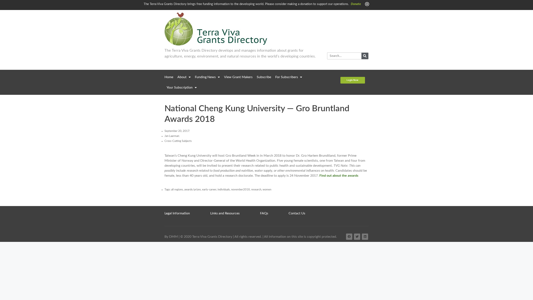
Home (168, 77)
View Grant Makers (238, 77)
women (267, 189)
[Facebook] (349, 237)
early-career (209, 189)
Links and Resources (225, 213)
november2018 (240, 189)
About (182, 77)
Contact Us (297, 213)
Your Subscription (180, 87)
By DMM (171, 236)
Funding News (205, 77)
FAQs (264, 213)
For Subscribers (286, 77)
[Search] (364, 56)
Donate (356, 4)
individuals (224, 189)
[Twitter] (357, 237)
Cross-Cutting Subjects (178, 141)
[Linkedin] (365, 237)
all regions (177, 189)
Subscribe (264, 77)
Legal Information (177, 213)
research (256, 189)
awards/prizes (192, 189)
